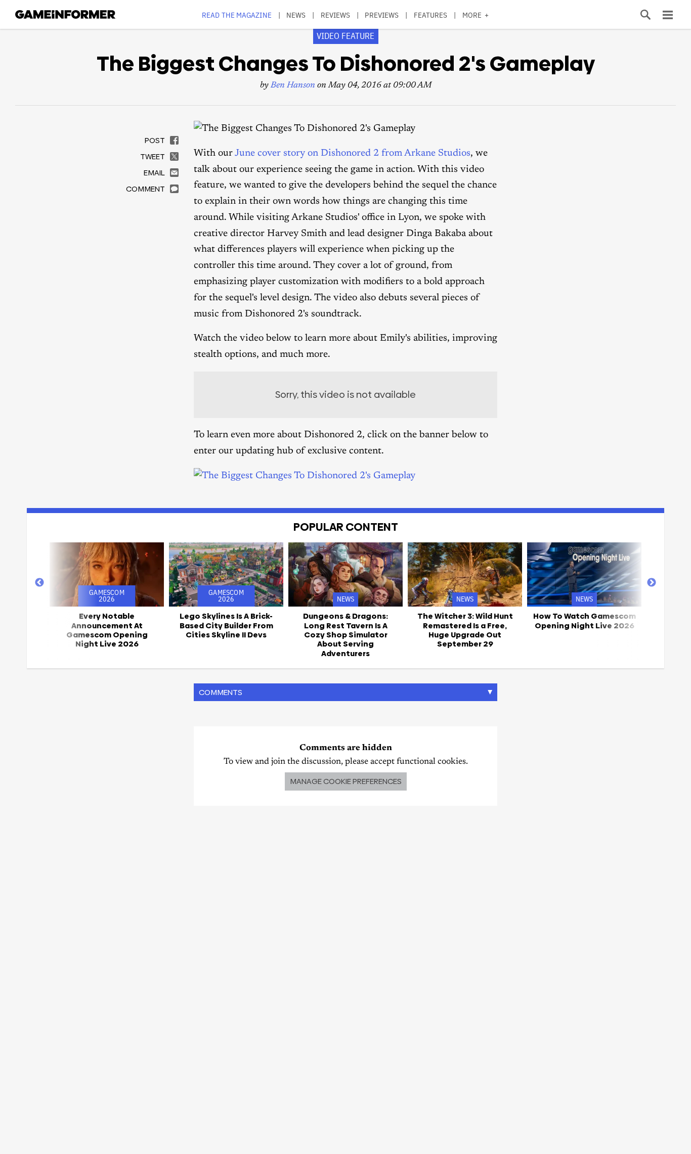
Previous (39, 583)
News (296, 15)
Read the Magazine (237, 15)
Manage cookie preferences (346, 781)
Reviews (336, 15)
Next (651, 583)
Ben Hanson (293, 85)
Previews (382, 15)
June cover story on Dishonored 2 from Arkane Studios (352, 153)
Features (431, 15)
